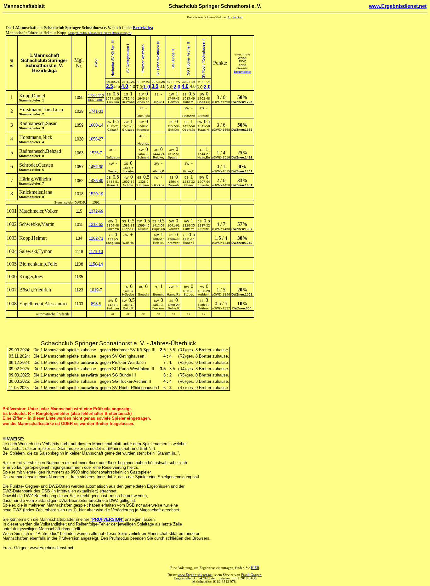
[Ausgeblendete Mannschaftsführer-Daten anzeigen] (99, 33)
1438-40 (96, 180)
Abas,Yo (143, 102)
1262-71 (96, 238)
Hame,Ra (173, 294)
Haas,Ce (203, 102)
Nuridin (143, 229)
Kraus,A (113, 185)
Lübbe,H (128, 229)
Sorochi (143, 294)
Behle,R (173, 308)
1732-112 (96, 95)
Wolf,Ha (128, 242)
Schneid (143, 157)
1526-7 (96, 153)
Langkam (113, 242)
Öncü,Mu (143, 116)
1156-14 (96, 264)
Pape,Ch (158, 229)
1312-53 (96, 224)
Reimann (128, 102)
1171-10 (96, 251)
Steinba (128, 171)
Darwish (173, 185)
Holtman (113, 308)
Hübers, (188, 102)
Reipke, (158, 157)
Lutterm (188, 229)
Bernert (158, 294)
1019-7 (96, 290)
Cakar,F (112, 129)
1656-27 (96, 139)
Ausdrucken (235, 17)
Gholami (143, 185)
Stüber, (189, 294)
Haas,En (203, 157)
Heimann (188, 116)
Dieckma (158, 308)
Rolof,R (128, 308)
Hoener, (143, 143)
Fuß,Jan (113, 102)
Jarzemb (113, 229)
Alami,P (158, 171)
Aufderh (204, 294)
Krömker (173, 242)
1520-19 (96, 194)
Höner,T (188, 242)
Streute (203, 116)
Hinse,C (188, 171)
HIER (255, 568)
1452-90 (96, 166)
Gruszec (128, 129)
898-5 (96, 304)
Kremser (143, 129)
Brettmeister (242, 71)
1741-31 (96, 111)
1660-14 (96, 125)
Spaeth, (173, 157)
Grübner (204, 308)
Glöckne (158, 185)
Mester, (113, 171)
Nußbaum (113, 157)
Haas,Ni (203, 129)
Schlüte (173, 129)
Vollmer (173, 229)
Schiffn (128, 185)
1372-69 (96, 211)
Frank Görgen (251, 575)
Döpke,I (158, 102)
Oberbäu (188, 129)
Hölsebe (128, 294)
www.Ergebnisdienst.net (398, 6)
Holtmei (173, 102)
